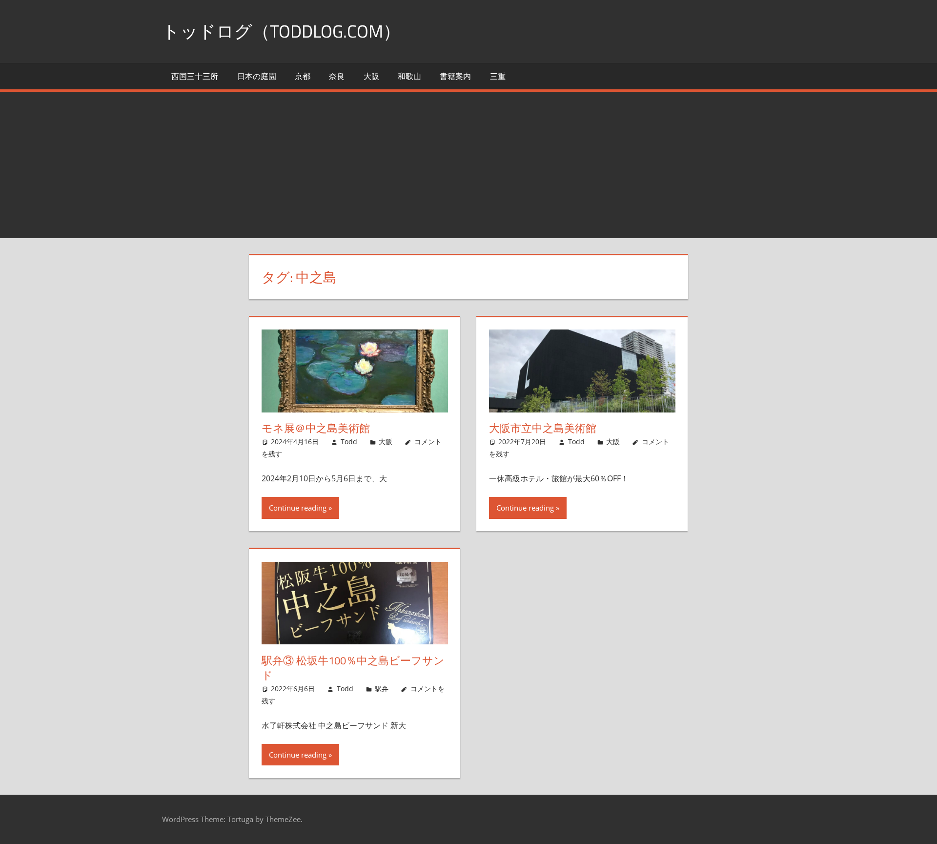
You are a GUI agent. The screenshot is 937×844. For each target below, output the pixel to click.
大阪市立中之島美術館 (542, 428)
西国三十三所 (194, 76)
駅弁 (381, 688)
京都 (302, 76)
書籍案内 (455, 76)
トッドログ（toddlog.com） (281, 31)
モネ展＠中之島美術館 (316, 428)
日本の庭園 (256, 76)
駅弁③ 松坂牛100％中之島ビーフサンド (353, 668)
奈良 (337, 76)
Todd (349, 441)
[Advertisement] (468, 165)
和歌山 (409, 76)
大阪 (371, 76)
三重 (498, 76)
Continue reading (297, 508)
